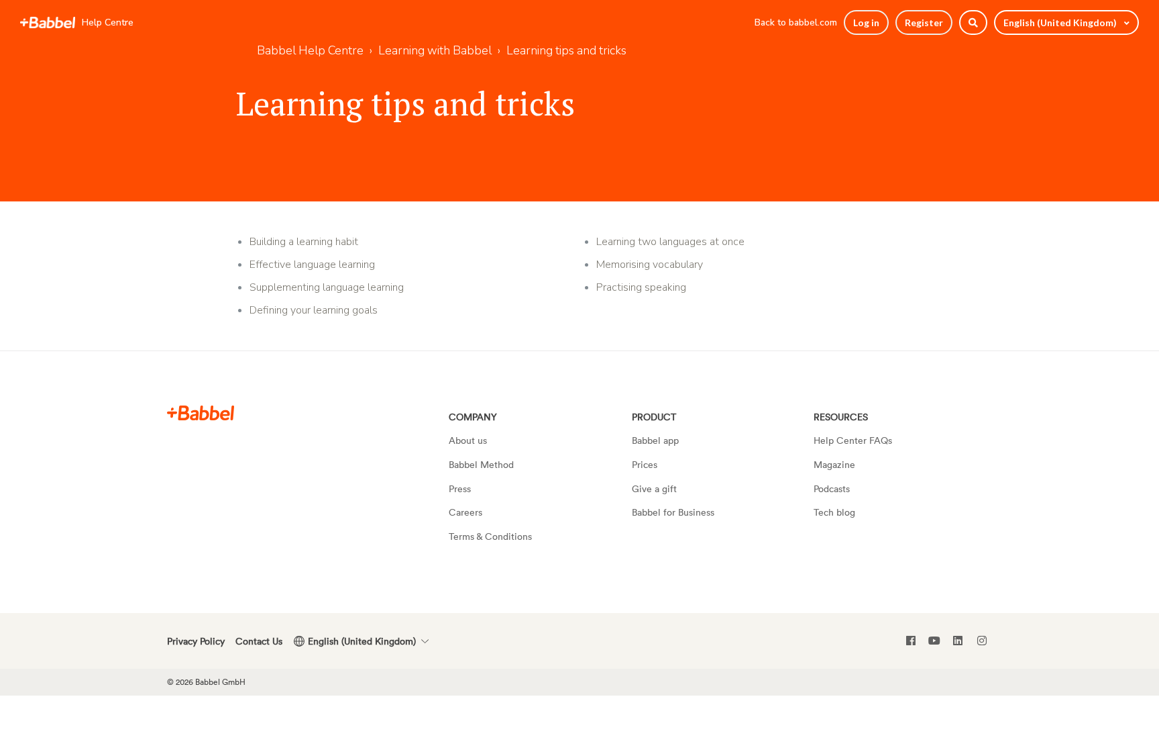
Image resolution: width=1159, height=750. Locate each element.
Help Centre (107, 22)
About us (468, 440)
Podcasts (832, 488)
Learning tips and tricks (566, 50)
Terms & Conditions (490, 536)
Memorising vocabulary (649, 264)
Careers (465, 512)
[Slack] (200, 412)
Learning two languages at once (670, 241)
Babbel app (655, 440)
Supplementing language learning (327, 287)
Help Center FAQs (853, 440)
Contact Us (258, 641)
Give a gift (654, 488)
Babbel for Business (673, 512)
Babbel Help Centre (310, 50)
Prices (644, 464)
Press (460, 488)
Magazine (834, 464)
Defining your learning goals (314, 310)
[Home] (47, 23)
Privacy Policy (196, 641)
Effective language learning (312, 264)
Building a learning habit (304, 241)
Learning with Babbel (435, 50)
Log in (866, 22)
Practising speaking (641, 287)
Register (924, 22)
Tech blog (834, 512)
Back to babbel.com (796, 22)
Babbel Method (481, 464)
